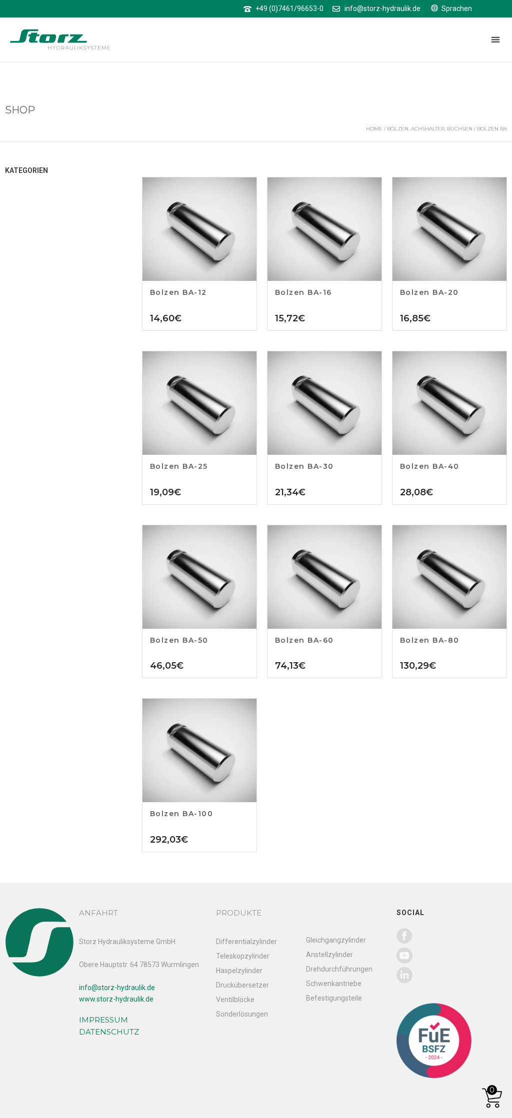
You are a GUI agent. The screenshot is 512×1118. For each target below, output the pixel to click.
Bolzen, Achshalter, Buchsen (429, 128)
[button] (495, 39)
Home (374, 128)
